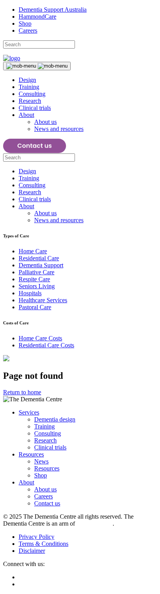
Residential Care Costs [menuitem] (46, 345)
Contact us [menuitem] (47, 503)
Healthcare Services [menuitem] (43, 300)
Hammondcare (95, 523)
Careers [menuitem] (28, 30)
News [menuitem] (41, 461)
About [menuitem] (26, 114)
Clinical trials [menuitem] (35, 108)
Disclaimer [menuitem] (32, 550)
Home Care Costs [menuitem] (40, 338)
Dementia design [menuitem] (54, 419)
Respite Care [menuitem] (34, 279)
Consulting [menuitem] (32, 94)
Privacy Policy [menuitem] (36, 536)
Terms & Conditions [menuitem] (43, 543)
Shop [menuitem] (25, 23)
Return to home (22, 392)
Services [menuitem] (29, 412)
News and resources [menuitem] (58, 128)
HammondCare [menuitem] (37, 16)
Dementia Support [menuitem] (41, 265)
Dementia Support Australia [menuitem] (53, 9)
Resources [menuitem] (31, 454)
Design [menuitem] (27, 80)
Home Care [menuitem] (33, 251)
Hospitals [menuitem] (30, 293)
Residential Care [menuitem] (39, 258)
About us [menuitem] (45, 121)
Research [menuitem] (30, 101)
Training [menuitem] (29, 87)
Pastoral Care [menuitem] (35, 307)
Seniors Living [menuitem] (37, 286)
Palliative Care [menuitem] (36, 272)
